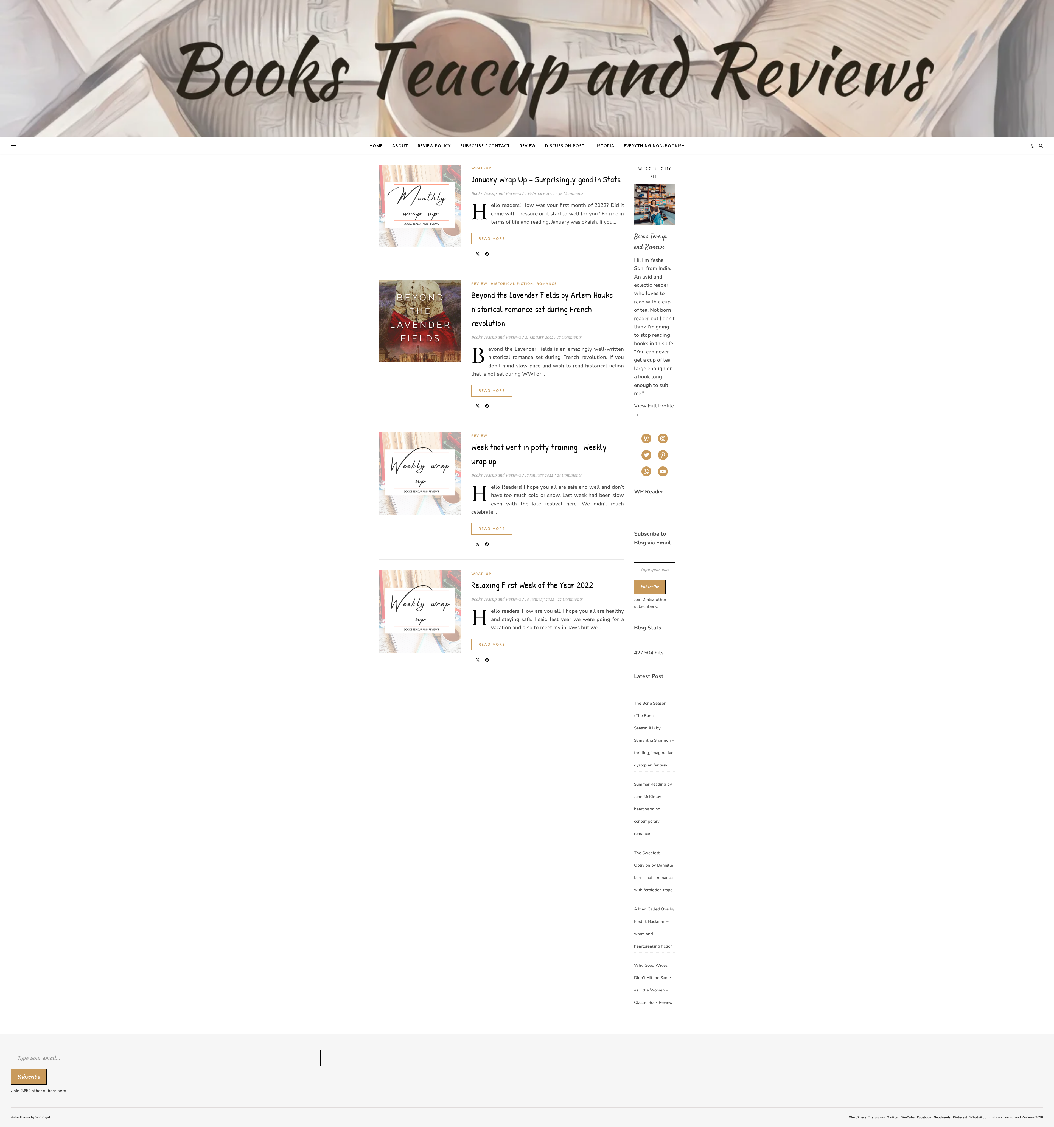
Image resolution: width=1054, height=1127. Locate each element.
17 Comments (569, 337)
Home (376, 145)
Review (528, 145)
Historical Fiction (512, 284)
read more (491, 238)
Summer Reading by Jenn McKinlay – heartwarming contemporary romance (653, 809)
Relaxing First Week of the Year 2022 (532, 585)
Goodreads (942, 1117)
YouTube (908, 1117)
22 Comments (569, 599)
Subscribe (650, 586)
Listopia (604, 145)
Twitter (893, 1117)
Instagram (876, 1117)
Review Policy (434, 145)
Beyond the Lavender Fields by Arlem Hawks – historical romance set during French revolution (545, 309)
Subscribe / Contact (485, 145)
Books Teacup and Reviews (496, 193)
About (400, 145)
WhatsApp (977, 1117)
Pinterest (960, 1117)
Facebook (924, 1117)
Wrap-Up (481, 168)
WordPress (857, 1117)
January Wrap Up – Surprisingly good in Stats (546, 179)
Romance (547, 284)
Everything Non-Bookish (654, 145)
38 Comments (570, 193)
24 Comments (569, 475)
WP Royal (42, 1117)
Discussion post (565, 145)
